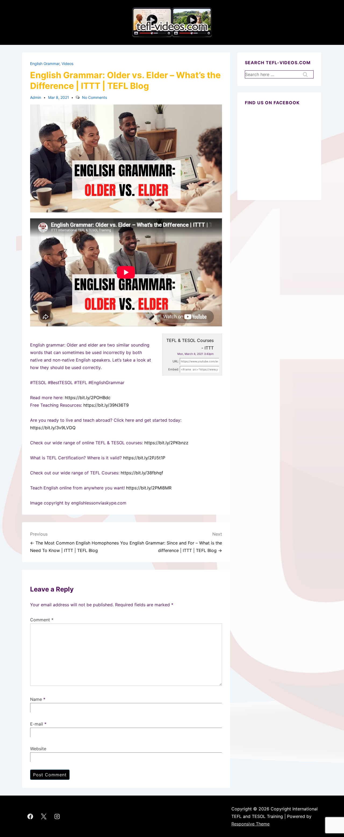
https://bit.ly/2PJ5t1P (144, 457)
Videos (67, 63)
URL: (176, 361)
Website (38, 748)
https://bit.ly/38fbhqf (142, 472)
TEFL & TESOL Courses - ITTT (190, 344)
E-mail (36, 724)
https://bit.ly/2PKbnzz (166, 442)
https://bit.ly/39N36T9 (106, 405)
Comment (41, 619)
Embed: (173, 369)
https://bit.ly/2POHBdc (87, 397)
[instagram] (57, 816)
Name (36, 699)
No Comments (94, 97)
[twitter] (44, 816)
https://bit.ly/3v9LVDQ (53, 427)
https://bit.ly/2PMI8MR (148, 487)
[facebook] (30, 816)
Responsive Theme (250, 824)
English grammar (44, 63)
